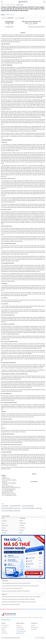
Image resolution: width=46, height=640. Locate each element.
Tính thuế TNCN (19, 627)
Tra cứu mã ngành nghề (21, 631)
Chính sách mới (4, 632)
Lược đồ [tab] (12, 14)
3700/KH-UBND (5, 505)
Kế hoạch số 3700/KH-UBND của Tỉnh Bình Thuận (32, 508)
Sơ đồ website (34, 629)
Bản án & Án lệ (4, 627)
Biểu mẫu (3, 629)
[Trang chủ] (23, 2)
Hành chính (13, 4)
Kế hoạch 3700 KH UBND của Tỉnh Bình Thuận (11, 510)
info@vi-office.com (7, 619)
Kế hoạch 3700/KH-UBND (15, 505)
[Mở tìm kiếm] (44, 2)
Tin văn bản (3, 631)
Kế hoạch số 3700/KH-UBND (27, 505)
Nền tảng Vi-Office (34, 627)
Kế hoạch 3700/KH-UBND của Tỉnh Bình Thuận (11, 508)
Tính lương (18, 625)
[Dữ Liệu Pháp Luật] (8, 614)
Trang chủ (3, 4)
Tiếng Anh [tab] (7, 14)
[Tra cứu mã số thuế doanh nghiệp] (23, 557)
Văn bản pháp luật (5, 625)
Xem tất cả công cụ (20, 632)
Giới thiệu (33, 625)
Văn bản (7, 4)
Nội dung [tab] (2, 14)
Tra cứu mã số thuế (20, 629)
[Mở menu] (2, 2)
